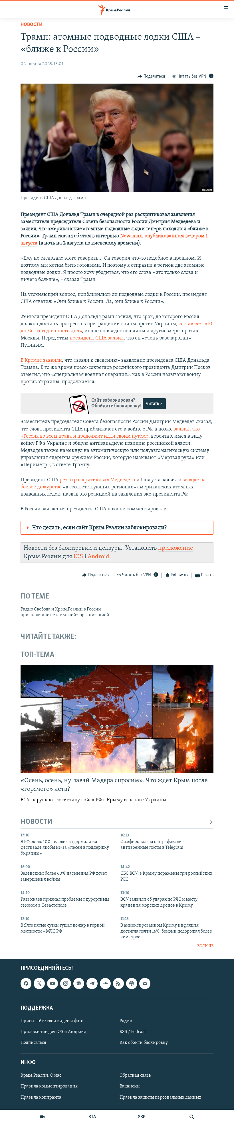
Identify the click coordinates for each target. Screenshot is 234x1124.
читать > (154, 403)
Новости (32, 24)
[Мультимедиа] (42, 1117)
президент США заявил (97, 338)
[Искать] (191, 1117)
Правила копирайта (41, 1097)
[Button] (151, 76)
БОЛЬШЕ (205, 946)
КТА (92, 1117)
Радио (126, 1021)
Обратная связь (135, 1075)
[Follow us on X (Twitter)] (39, 983)
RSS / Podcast (133, 1032)
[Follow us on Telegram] (91, 983)
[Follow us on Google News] (78, 983)
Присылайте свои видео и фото (52, 1021)
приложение (175, 548)
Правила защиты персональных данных (160, 1097)
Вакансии (130, 1086)
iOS (78, 557)
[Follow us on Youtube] (52, 983)
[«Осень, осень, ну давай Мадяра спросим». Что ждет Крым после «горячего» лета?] (117, 719)
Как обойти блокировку (144, 1042)
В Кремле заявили (41, 360)
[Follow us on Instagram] (65, 983)
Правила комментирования (49, 1086)
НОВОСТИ (37, 822)
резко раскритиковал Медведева (97, 480)
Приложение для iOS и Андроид (53, 1032)
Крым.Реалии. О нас (41, 1075)
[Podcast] (131, 983)
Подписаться (33, 1042)
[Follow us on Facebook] (26, 983)
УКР (142, 1117)
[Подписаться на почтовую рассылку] (144, 983)
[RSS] (118, 983)
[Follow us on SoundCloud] (105, 983)
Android (98, 557)
